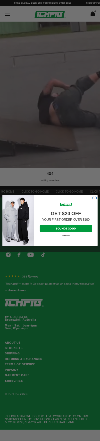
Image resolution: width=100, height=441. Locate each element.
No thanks (66, 236)
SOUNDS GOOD (66, 228)
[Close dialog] (94, 198)
